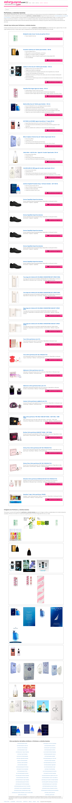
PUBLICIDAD (6, 801)
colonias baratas (58, 15)
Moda (30, 2)
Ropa (38, 801)
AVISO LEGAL (19, 801)
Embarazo (46, 2)
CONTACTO (25, 801)
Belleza (30, 801)
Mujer (33, 2)
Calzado (34, 801)
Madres (41, 2)
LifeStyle (37, 2)
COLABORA (12, 801)
